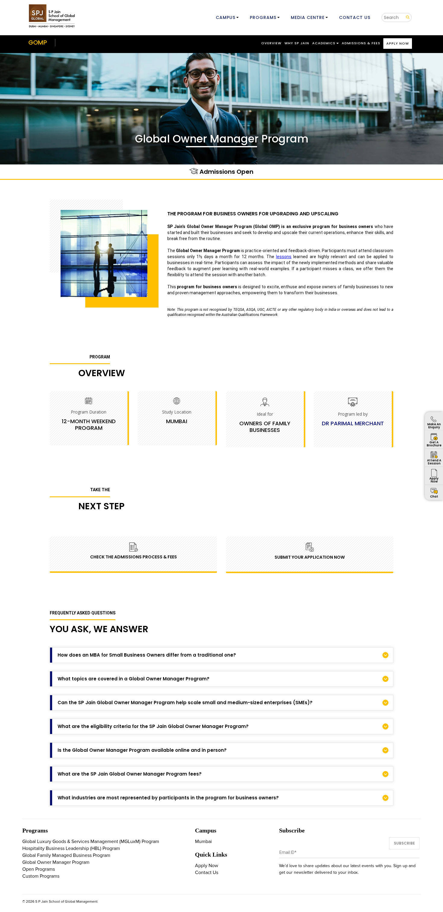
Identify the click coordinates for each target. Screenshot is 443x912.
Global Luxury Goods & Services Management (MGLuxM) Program (90, 842)
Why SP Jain (296, 43)
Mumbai (203, 842)
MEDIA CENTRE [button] (308, 17)
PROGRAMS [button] (263, 17)
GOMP (37, 42)
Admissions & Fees (361, 43)
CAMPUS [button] (225, 17)
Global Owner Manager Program (56, 862)
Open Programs (38, 869)
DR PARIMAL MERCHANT (353, 423)
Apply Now (397, 43)
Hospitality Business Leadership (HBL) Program (71, 848)
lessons (283, 256)
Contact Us (206, 873)
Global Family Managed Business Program (66, 855)
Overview (271, 43)
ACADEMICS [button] (323, 43)
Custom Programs (40, 876)
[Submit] (405, 17)
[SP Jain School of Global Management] (52, 16)
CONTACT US (354, 17)
